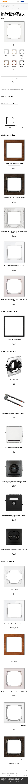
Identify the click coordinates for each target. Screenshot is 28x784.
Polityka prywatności (11, 775)
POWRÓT (23, 770)
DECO (13, 5)
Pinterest (26, 775)
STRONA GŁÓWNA (5, 5)
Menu (26, 2)
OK (25, 781)
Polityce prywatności (6, 782)
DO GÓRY (23, 768)
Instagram (24, 775)
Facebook (23, 775)
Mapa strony (3, 775)
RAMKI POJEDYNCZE (6, 6)
